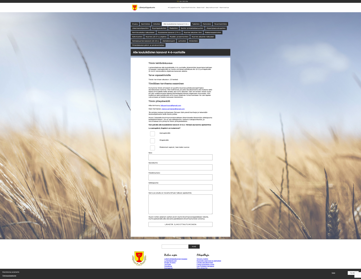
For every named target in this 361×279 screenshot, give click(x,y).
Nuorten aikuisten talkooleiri (203, 37)
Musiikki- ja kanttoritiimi (179, 37)
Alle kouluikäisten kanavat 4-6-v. (176, 24)
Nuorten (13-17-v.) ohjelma (156, 37)
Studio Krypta (169, 262)
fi (178, 1)
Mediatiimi (174, 28)
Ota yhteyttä (202, 268)
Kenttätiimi (145, 24)
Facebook (168, 266)
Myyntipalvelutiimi (159, 28)
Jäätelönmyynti (168, 41)
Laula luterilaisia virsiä (205, 264)
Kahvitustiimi (137, 37)
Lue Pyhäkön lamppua (205, 266)
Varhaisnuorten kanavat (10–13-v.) (145, 41)
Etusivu (135, 24)
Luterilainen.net (170, 261)
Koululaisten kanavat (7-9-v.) (169, 32)
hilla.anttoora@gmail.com (171, 105)
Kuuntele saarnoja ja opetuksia (209, 261)
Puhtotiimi (207, 24)
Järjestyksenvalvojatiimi (215, 28)
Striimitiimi (193, 41)
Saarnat (201, 7)
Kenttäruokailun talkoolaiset (143, 32)
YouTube (167, 264)
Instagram (168, 268)
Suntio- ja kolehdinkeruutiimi (192, 28)
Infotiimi (156, 24)
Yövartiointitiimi (220, 24)
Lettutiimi (182, 41)
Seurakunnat (212, 7)
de (183, 1)
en (186, 1)
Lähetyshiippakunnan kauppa (175, 259)
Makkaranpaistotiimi (213, 32)
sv (181, 1)
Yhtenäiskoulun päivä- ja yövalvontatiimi (148, 45)
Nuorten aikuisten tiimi (193, 32)
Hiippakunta (174, 7)
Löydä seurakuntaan (205, 262)
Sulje (333, 273)
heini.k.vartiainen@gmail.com (173, 109)
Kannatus (224, 7)
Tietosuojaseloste (9, 276)
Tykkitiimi (195, 24)
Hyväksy (353, 273)
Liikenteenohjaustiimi (140, 28)
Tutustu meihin (202, 259)
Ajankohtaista (188, 7)
